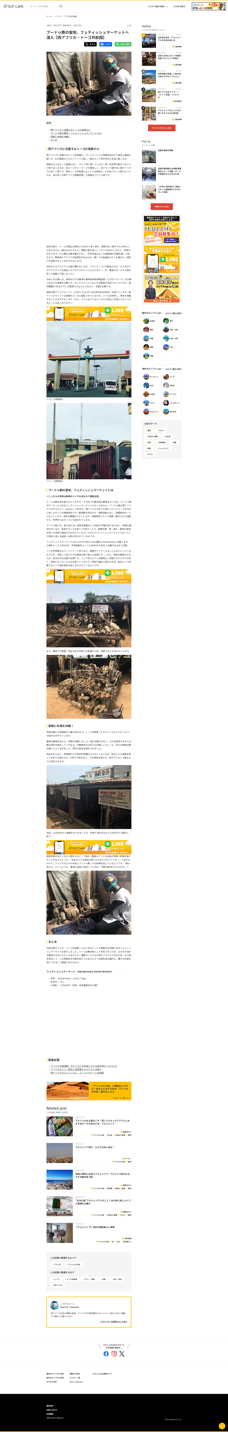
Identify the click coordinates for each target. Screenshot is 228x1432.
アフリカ (58, 16)
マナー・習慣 (89, 1279)
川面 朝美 (127, 1238)
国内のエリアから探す (55, 1373)
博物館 (109, 1188)
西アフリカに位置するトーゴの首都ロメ (71, 129)
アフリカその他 (71, 16)
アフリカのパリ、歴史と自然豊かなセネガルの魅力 (76, 1069)
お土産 (109, 1135)
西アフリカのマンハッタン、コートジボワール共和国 (77, 1072)
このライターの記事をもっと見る (113, 1321)
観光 (129, 1135)
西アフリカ (58, 1285)
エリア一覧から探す (156, 6)
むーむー (128, 1158)
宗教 (104, 1279)
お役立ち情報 (120, 1135)
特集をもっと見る (162, 206)
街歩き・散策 (120, 1188)
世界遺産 (162, 442)
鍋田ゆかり (127, 1132)
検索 (61, 6)
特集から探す (75, 1373)
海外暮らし (127, 1241)
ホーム (48, 16)
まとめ (54, 139)
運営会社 (50, 1405)
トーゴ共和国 (72, 1279)
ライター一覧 (75, 1377)
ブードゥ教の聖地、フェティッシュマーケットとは (76, 133)
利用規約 (50, 1414)
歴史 (149, 448)
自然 (149, 442)
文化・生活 (117, 1279)
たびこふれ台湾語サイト (102, 1373)
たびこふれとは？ (77, 1382)
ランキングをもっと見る (162, 128)
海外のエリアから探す (55, 1377)
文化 (118, 1241)
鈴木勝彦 (178, 101)
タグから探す (179, 6)
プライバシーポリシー (55, 1418)
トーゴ (56, 1279)
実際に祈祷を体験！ (61, 136)
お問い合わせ (51, 1410)
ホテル (122, 1215)
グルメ (161, 430)
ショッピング (164, 448)
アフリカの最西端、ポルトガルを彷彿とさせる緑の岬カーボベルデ (84, 1066)
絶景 (175, 442)
